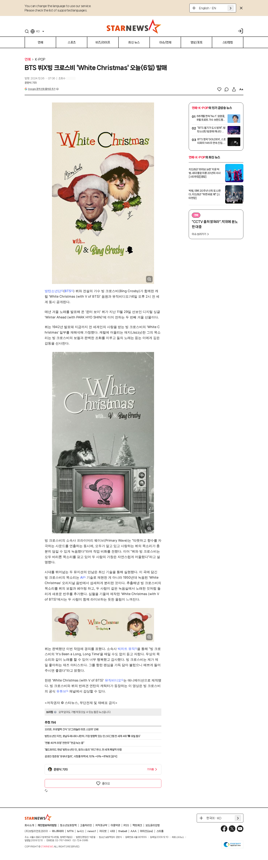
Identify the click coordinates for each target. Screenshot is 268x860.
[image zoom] (149, 279)
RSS (126, 825)
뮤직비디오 (113, 680)
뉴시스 (80, 831)
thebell (122, 831)
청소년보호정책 (68, 825)
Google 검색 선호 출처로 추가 (41, 89)
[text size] (241, 89)
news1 (92, 831)
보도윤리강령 (152, 825)
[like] (219, 89)
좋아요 (106, 783)
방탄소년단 (53, 291)
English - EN (207, 8)
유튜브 (61, 691)
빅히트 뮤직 (126, 649)
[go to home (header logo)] (134, 26)
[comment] (226, 89)
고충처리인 (86, 825)
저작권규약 (101, 825)
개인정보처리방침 (47, 825)
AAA (134, 831)
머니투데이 (58, 831)
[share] (234, 89)
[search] (27, 31)
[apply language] (231, 8)
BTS (68, 291)
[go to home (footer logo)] (38, 817)
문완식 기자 (31, 82)
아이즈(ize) (146, 831)
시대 (112, 831)
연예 (28, 59)
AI (81, 577)
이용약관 (115, 825)
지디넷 (102, 831)
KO (38, 31)
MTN (70, 831)
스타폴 (160, 831)
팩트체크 (137, 825)
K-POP (40, 59)
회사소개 (29, 825)
